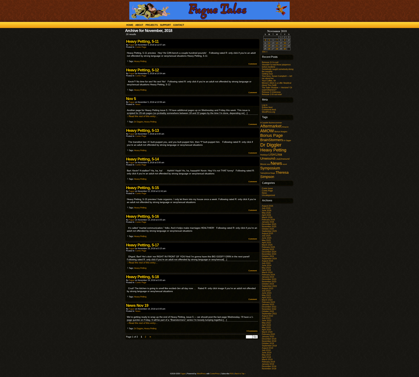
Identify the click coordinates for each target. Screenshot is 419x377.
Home (129, 25)
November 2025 (269, 226)
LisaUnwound (282, 159)
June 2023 (266, 293)
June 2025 (266, 238)
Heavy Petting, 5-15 (142, 187)
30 (285, 49)
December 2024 (269, 252)
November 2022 (269, 309)
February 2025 (268, 247)
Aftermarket (271, 126)
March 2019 (267, 359)
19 (269, 46)
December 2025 (269, 224)
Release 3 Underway (271, 92)
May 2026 (266, 213)
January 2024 (268, 277)
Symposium (270, 168)
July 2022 (266, 318)
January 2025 (268, 249)
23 (285, 46)
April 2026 (266, 215)
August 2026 (267, 206)
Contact (178, 25)
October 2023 (268, 284)
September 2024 (269, 258)
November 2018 (269, 369)
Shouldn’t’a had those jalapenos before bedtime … (276, 66)
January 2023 (268, 304)
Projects (152, 25)
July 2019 (266, 350)
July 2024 (266, 263)
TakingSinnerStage (267, 173)
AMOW (267, 131)
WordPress (201, 374)
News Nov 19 (137, 305)
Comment (252, 64)
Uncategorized (268, 195)
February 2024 (268, 275)
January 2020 (268, 336)
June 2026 (266, 210)
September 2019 (269, 346)
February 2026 (268, 220)
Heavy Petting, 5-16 (142, 216)
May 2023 (266, 295)
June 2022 (266, 320)
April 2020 (266, 330)
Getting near (267, 74)
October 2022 (268, 311)
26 (269, 49)
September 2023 (269, 286)
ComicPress (215, 374)
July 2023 (266, 291)
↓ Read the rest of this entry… (142, 116)
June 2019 (266, 352)
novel (284, 164)
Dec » (264, 52)
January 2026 (268, 222)
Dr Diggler (138, 122)
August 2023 (267, 288)
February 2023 (268, 302)
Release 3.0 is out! (270, 62)
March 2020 (267, 332)
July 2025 (266, 236)
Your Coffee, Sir (269, 81)
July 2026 (266, 208)
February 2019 (268, 362)
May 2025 (266, 240)
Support (165, 25)
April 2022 (266, 325)
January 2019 (268, 364)
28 (277, 49)
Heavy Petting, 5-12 (142, 70)
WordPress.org (268, 112)
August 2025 (267, 233)
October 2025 (268, 229)
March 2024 (267, 272)
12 (269, 43)
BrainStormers (271, 140)
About (139, 25)
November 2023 (269, 281)
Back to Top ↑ (240, 374)
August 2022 (267, 316)
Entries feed (267, 107)
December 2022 (269, 307)
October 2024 (268, 256)
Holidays (264, 155)
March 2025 (267, 245)
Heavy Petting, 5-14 (142, 159)
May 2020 (266, 327)
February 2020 (268, 334)
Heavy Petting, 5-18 (142, 277)
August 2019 (267, 348)
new (268, 164)
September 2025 (269, 231)
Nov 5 (131, 98)
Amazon (285, 127)
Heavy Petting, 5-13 (142, 130)
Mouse (263, 164)
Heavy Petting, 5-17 (142, 245)
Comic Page (140, 47)
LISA (272, 154)
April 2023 (266, 297)
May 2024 (266, 268)
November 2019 (269, 341)
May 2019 (266, 355)
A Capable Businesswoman (271, 123)
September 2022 (269, 314)
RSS (231, 374)
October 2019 (268, 343)
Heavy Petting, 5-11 (142, 41)
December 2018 (269, 366)
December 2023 (269, 279)
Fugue (132, 45)
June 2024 (266, 265)
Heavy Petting (140, 61)
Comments (251, 331)
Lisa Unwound (271, 156)
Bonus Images (280, 131)
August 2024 (267, 261)
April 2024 (266, 270)
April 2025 (266, 242)
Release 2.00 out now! (272, 94)
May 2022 (266, 323)
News (137, 104)
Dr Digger (287, 140)
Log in (264, 105)
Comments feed (269, 110)
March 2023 (267, 300)
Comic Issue (267, 188)
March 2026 (267, 217)
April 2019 (266, 357)
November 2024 (269, 254)
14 (277, 43)
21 (277, 46)
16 (285, 43)
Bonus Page (271, 135)
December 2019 (269, 339)
